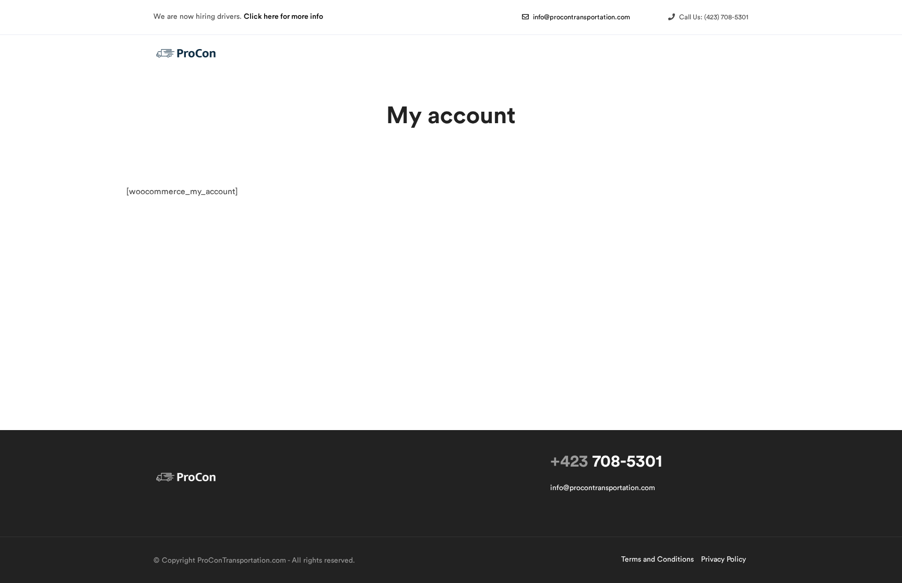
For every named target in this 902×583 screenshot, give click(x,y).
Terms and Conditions (657, 559)
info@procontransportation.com (602, 488)
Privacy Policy (723, 559)
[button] (576, 17)
